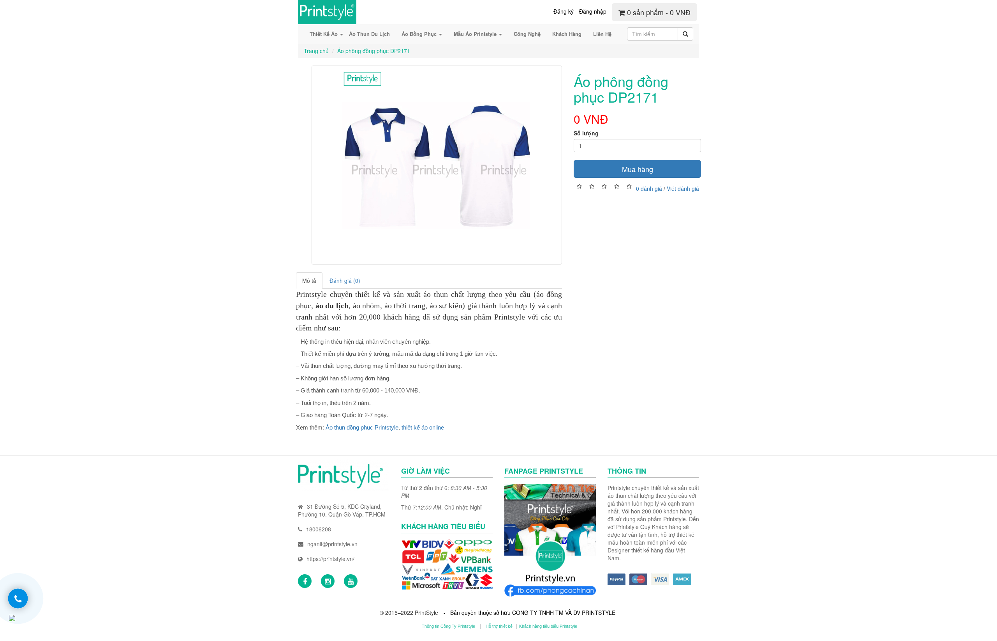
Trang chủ (316, 51)
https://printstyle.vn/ (330, 559)
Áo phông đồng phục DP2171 (373, 51)
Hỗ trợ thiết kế (499, 626)
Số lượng (586, 133)
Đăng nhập (592, 11)
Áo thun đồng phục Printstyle (362, 427)
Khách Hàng (566, 33)
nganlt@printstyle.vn (332, 544)
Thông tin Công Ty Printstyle (448, 626)
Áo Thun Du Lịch (369, 33)
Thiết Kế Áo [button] (324, 33)
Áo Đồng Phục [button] (420, 33)
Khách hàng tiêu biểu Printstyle (548, 626)
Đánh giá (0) (344, 280)
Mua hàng (637, 169)
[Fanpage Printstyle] (305, 581)
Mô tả (309, 280)
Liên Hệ (602, 33)
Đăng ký (563, 11)
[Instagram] (328, 581)
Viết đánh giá (683, 188)
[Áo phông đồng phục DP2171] (437, 165)
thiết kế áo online (423, 427)
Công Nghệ (527, 33)
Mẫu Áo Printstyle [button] (476, 33)
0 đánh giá (649, 188)
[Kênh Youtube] (351, 581)
